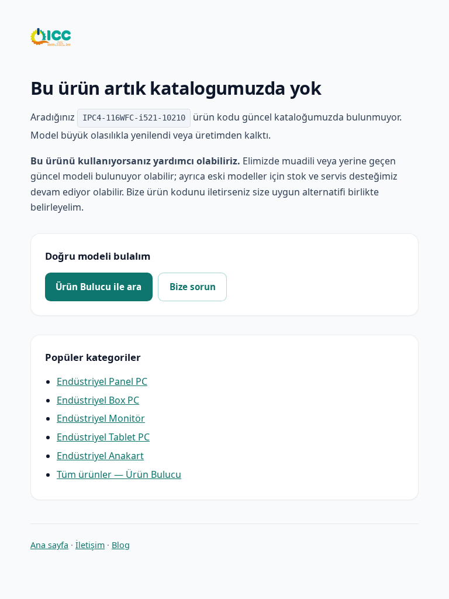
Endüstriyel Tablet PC (103, 437)
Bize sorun (193, 286)
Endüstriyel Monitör (101, 418)
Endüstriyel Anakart (100, 455)
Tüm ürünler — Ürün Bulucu (119, 474)
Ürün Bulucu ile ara (98, 286)
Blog (121, 544)
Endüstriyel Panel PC (102, 381)
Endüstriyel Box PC (98, 400)
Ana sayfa (49, 544)
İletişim (90, 544)
